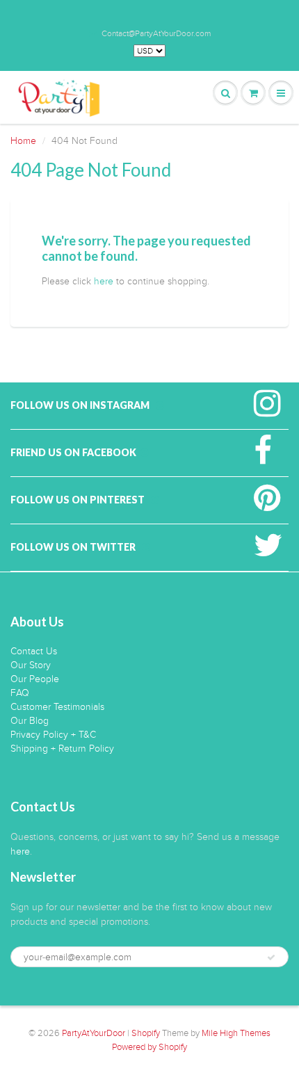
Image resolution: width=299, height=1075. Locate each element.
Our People (34, 679)
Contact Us (33, 651)
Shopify (145, 1033)
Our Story (30, 665)
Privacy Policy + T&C (53, 735)
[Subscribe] (271, 957)
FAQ (19, 693)
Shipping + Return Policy (62, 748)
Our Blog (29, 721)
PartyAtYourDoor (93, 1033)
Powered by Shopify (149, 1047)
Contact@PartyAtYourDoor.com (156, 33)
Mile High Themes (236, 1033)
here (103, 281)
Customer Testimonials (57, 707)
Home (23, 141)
